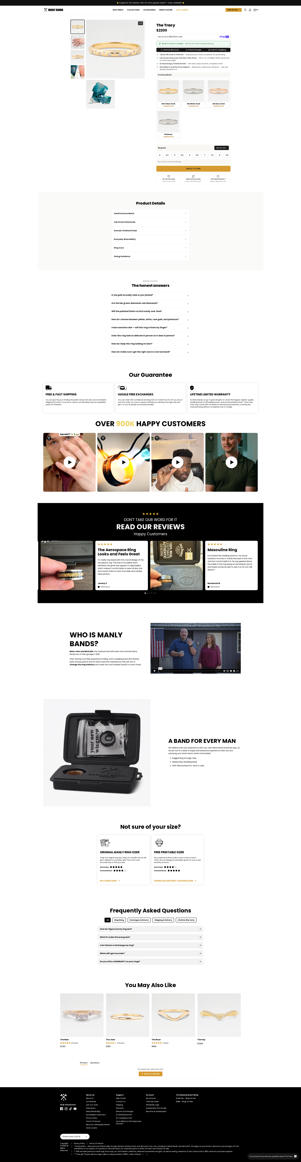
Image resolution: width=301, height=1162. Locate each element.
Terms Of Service (93, 1121)
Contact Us (120, 1101)
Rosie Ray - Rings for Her (186, 1098)
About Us (89, 1098)
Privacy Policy (91, 1118)
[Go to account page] (250, 10)
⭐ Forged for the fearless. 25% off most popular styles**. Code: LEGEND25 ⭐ (150, 3)
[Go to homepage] (54, 10)
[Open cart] (254, 10)
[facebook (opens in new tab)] (61, 1108)
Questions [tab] (94, 1063)
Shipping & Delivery (163, 920)
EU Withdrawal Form (124, 1115)
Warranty (120, 1108)
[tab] (78, 27)
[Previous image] (89, 49)
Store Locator (91, 1128)
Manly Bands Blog (93, 1111)
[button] (145, 593)
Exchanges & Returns (139, 920)
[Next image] (141, 49)
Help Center (121, 1098)
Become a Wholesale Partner (98, 1124)
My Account (151, 1098)
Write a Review (153, 1074)
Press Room (91, 1108)
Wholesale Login (152, 1105)
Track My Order (152, 1101)
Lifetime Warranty (186, 920)
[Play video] (69, 462)
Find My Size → (221, 148)
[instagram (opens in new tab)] (66, 1108)
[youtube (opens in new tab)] (75, 1108)
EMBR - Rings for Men (184, 1101)
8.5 (227, 155)
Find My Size (233, 10)
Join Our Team (92, 1105)
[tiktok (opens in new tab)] (70, 1108)
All (108, 920)
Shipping (119, 1105)
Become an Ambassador (156, 1111)
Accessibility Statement (96, 1115)
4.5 (167, 155)
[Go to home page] (72, 1097)
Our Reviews (91, 1101)
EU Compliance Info (124, 1118)
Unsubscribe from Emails (156, 1108)
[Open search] (245, 10)
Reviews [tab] (83, 1063)
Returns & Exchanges (124, 1111)
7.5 (212, 155)
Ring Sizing (119, 920)
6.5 (197, 155)
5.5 (182, 155)
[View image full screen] (115, 49)
